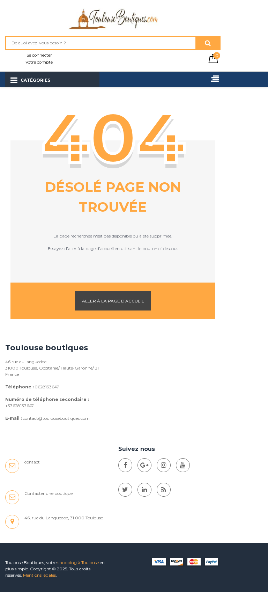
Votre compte (39, 62)
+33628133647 (19, 405)
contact (32, 462)
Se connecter (39, 55)
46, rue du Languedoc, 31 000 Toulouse (63, 517)
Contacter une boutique (48, 493)
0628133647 (47, 386)
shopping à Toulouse (78, 562)
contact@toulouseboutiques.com (56, 418)
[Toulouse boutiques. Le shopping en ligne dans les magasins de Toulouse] (125, 465)
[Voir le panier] (213, 61)
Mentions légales (39, 575)
